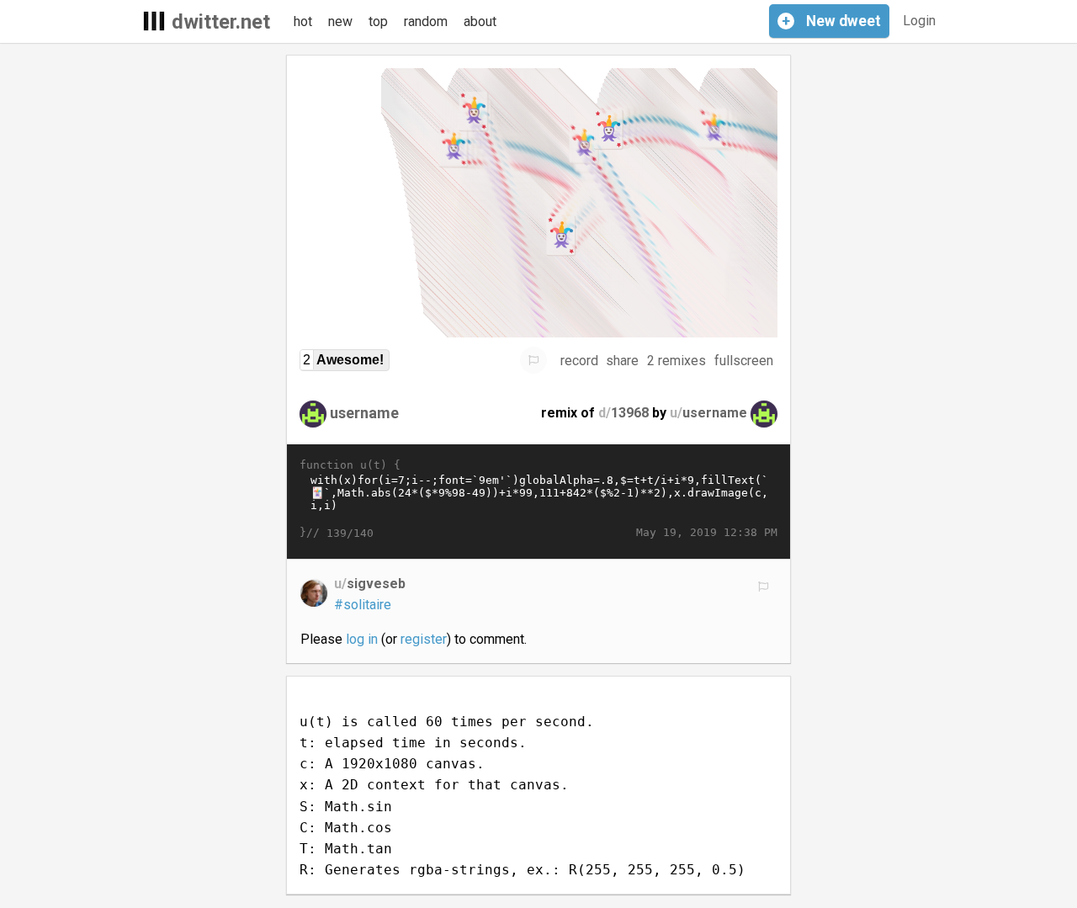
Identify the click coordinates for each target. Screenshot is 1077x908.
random (426, 21)
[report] (533, 360)
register (424, 639)
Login (919, 21)
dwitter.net (221, 22)
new (340, 21)
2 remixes (676, 361)
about (480, 21)
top (378, 21)
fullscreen (743, 361)
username (364, 413)
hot (303, 21)
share (622, 361)
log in (362, 639)
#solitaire (362, 605)
